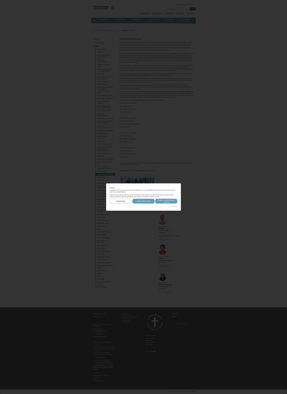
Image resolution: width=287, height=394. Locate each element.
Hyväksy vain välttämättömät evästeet (166, 201)
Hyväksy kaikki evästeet (143, 201)
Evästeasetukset (120, 201)
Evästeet (174, 206)
